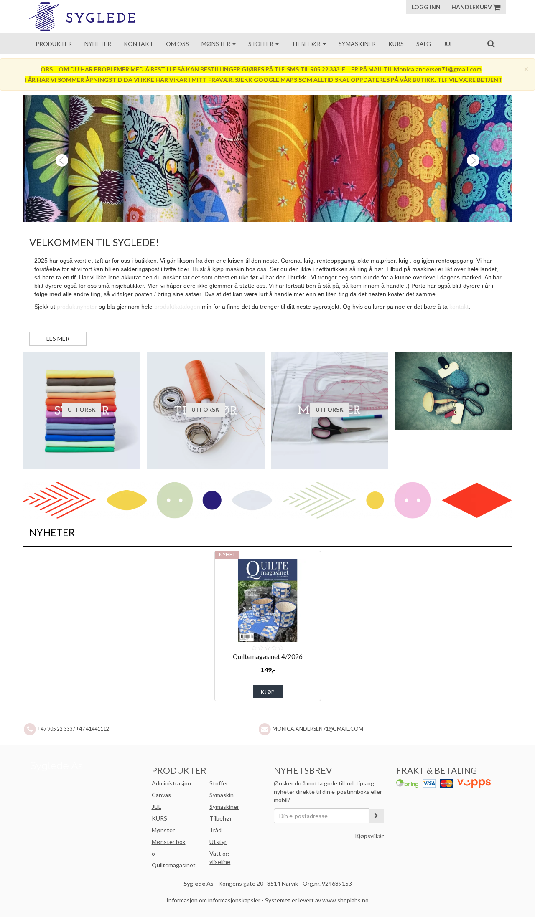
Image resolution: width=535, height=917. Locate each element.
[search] (490, 43)
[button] (60, 158)
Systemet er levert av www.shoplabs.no (317, 900)
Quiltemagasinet (174, 865)
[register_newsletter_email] (376, 816)
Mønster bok (169, 841)
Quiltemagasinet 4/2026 (268, 656)
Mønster (216, 43)
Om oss (177, 43)
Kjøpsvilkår (369, 835)
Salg (423, 43)
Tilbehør (306, 43)
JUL (156, 806)
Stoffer (261, 43)
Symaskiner (357, 43)
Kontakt (138, 43)
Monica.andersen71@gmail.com (318, 729)
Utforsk (82, 409)
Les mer (57, 338)
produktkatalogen (177, 306)
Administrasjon (171, 783)
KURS (159, 818)
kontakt (459, 306)
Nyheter (97, 43)
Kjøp (268, 692)
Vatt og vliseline (219, 857)
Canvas (161, 794)
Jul (448, 43)
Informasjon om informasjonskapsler (213, 900)
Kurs (396, 43)
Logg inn (426, 6)
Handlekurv (472, 6)
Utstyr (218, 841)
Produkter (54, 43)
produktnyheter (77, 306)
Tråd (215, 829)
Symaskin (221, 794)
